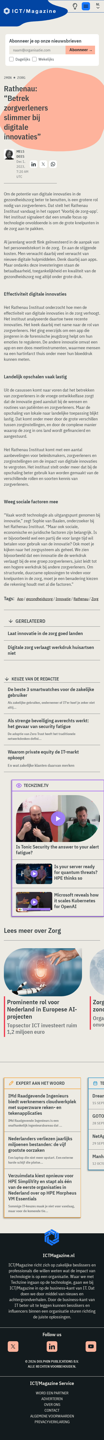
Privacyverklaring (52, 1421)
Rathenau (81, 598)
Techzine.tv (36, 785)
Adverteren (52, 1398)
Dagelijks (22, 59)
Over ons (52, 1404)
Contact (52, 1410)
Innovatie (63, 598)
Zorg (21, 77)
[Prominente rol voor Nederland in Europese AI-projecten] (43, 972)
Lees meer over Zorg (32, 930)
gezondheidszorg (39, 598)
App (20, 598)
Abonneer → (81, 50)
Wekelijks (46, 59)
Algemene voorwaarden (52, 1416)
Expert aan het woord (40, 1083)
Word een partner (52, 1392)
